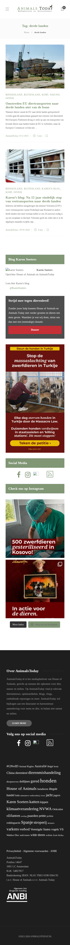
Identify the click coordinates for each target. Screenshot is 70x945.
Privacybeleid (14, 851)
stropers (51, 823)
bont (56, 766)
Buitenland (32, 94)
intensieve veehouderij (30, 796)
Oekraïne (57, 809)
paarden (32, 816)
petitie (42, 815)
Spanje (27, 822)
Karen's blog (51, 188)
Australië (41, 766)
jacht (49, 795)
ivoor (43, 795)
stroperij (40, 822)
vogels (55, 829)
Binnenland (14, 94)
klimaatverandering (22, 808)
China (11, 773)
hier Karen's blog (20, 283)
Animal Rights (26, 766)
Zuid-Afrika (58, 835)
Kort (45, 94)
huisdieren (42, 789)
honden (48, 781)
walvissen (25, 835)
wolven (49, 835)
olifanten (13, 815)
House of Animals (25, 274)
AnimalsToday (12, 136)
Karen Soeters (44, 270)
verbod (25, 829)
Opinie (10, 98)
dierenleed (21, 772)
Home (26, 32)
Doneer (35, 329)
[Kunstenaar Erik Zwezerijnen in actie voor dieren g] (35, 589)
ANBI (53, 851)
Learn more (19, 723)
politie (50, 816)
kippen (44, 802)
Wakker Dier (13, 835)
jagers (56, 795)
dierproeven (13, 781)
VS (61, 829)
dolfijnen (24, 781)
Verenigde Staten (40, 829)
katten (34, 801)
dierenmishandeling (44, 772)
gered (35, 781)
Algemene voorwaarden (35, 851)
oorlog (24, 816)
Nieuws (55, 94)
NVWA (45, 808)
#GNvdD (12, 766)
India (17, 795)
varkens (13, 829)
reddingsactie (13, 822)
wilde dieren (37, 835)
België (50, 766)
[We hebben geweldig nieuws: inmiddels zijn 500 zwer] (35, 528)
